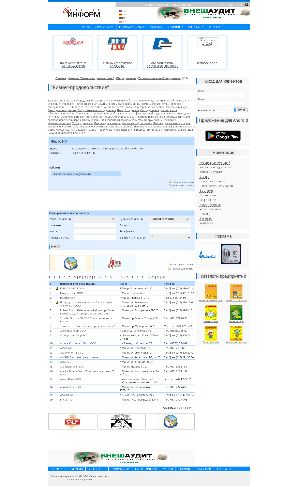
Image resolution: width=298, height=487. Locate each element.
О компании (175, 26)
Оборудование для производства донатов (138, 116)
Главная (61, 78)
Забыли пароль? (207, 110)
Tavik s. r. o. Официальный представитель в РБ (88, 326)
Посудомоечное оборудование (96, 110)
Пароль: (202, 99)
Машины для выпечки (107, 123)
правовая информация (79, 479)
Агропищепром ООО (73, 330)
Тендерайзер (75, 107)
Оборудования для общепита (158, 110)
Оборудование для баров (160, 119)
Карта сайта (195, 26)
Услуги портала (210, 209)
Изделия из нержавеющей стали (118, 129)
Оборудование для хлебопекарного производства (79, 113)
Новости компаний (212, 181)
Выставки (206, 190)
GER (124, 14)
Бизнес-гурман (211, 321)
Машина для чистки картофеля (171, 123)
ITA (124, 18)
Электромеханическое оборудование (71, 100)
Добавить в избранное (157, 4)
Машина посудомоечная (137, 123)
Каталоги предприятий (215, 167)
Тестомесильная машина (124, 103)
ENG (124, 11)
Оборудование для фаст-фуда (129, 113)
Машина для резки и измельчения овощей (106, 126)
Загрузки (214, 26)
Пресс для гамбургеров (62, 110)
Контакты (156, 26)
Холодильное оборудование (171, 100)
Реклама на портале (132, 26)
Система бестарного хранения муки (166, 107)
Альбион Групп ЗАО (72, 366)
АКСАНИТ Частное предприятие (79, 357)
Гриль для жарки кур (163, 129)
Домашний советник (236, 342)
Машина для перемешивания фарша (156, 126)
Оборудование (126, 78)
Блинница (79, 132)
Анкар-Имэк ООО (70, 379)
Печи (120, 110)
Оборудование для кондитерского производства (112, 119)
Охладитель (131, 110)
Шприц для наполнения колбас (114, 100)
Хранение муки (143, 100)
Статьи (204, 176)
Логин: (201, 91)
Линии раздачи (76, 129)
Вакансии (205, 218)
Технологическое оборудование (159, 78)
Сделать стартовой (182, 4)
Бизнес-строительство (236, 300)
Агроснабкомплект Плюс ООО (78, 343)
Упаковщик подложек (61, 103)
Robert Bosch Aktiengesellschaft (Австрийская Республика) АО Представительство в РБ (87, 312)
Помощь (205, 214)
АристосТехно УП (70, 387)
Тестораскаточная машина (91, 103)
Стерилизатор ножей (98, 107)
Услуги (168, 469)
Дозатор (144, 129)
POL (124, 21)
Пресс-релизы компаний (216, 186)
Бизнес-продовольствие (210, 300)
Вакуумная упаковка (60, 132)
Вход (239, 4)
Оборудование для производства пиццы (86, 116)
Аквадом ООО (68, 348)
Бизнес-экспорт (236, 321)
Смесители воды (122, 107)
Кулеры (92, 129)
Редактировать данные (181, 184)
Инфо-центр (208, 200)
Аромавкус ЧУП (69, 394)
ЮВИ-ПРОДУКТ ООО (72, 288)
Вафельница (185, 129)
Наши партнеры (210, 204)
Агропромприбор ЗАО (74, 335)
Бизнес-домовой (211, 342)
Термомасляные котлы (154, 103)
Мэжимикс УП (68, 297)
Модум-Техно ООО (71, 293)
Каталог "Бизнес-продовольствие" (91, 78)
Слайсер (138, 107)
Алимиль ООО (69, 361)
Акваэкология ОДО (72, 352)
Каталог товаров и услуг (98, 26)
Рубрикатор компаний (214, 162)
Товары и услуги (210, 172)
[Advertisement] (98, 201)
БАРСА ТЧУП (67, 399)
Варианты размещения (180, 263)
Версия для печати (184, 181)
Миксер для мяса (82, 123)
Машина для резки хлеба (63, 126)
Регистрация (227, 4)
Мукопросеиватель (59, 123)
